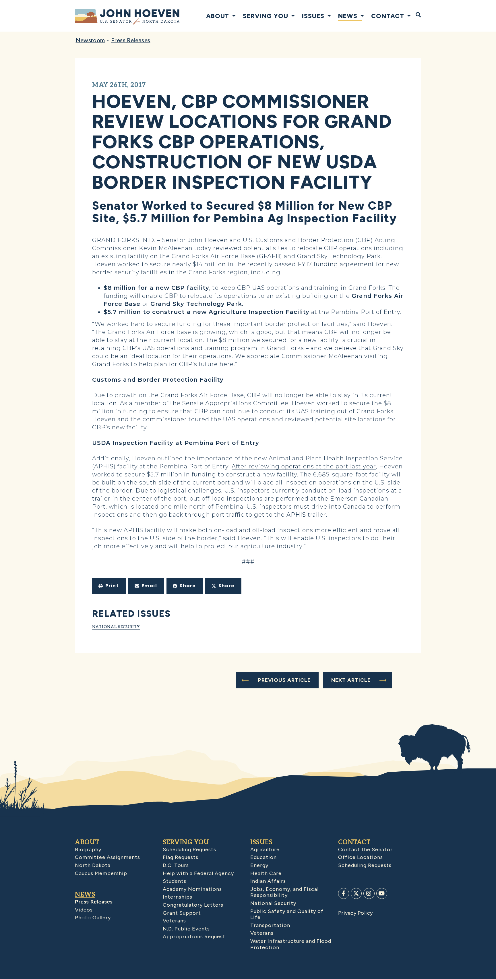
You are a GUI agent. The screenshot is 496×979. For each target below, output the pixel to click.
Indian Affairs (268, 881)
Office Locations (360, 857)
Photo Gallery (93, 917)
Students (174, 881)
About (217, 16)
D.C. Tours (176, 865)
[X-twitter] (356, 893)
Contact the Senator (365, 849)
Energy (259, 865)
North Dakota (93, 865)
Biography (88, 849)
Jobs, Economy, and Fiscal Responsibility (284, 892)
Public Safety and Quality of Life (286, 914)
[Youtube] (381, 893)
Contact (387, 16)
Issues (313, 16)
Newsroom (90, 40)
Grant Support (182, 913)
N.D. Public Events (186, 929)
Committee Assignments (107, 857)
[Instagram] (368, 893)
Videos (84, 910)
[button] (109, 586)
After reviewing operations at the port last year (304, 466)
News (347, 16)
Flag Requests (180, 857)
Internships (177, 897)
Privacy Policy (355, 913)
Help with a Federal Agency (198, 873)
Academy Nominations (192, 889)
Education (263, 857)
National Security (116, 626)
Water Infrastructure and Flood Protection (290, 944)
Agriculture (265, 849)
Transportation (270, 925)
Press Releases (130, 40)
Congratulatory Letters (193, 905)
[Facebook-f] (343, 893)
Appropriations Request (194, 936)
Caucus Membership (101, 873)
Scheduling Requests (189, 849)
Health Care (266, 873)
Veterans (174, 921)
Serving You (265, 16)
